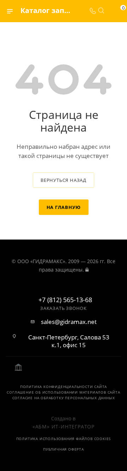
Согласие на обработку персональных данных (63, 397)
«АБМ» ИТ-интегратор (63, 426)
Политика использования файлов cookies (63, 438)
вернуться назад (63, 180)
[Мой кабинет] (109, 11)
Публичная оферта (63, 449)
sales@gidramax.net (69, 322)
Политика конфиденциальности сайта (63, 386)
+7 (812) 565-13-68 (65, 300)
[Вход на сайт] (87, 269)
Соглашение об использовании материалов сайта (63, 392)
